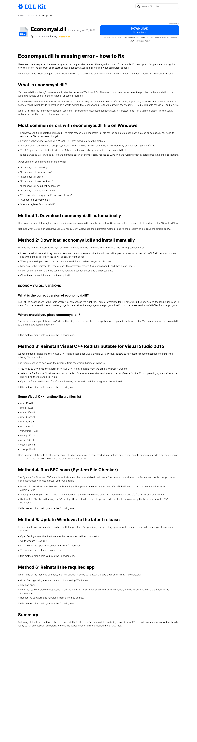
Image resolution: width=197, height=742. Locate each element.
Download (139, 30)
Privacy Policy (144, 41)
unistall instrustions (146, 37)
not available (42, 36)
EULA (132, 41)
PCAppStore (130, 37)
